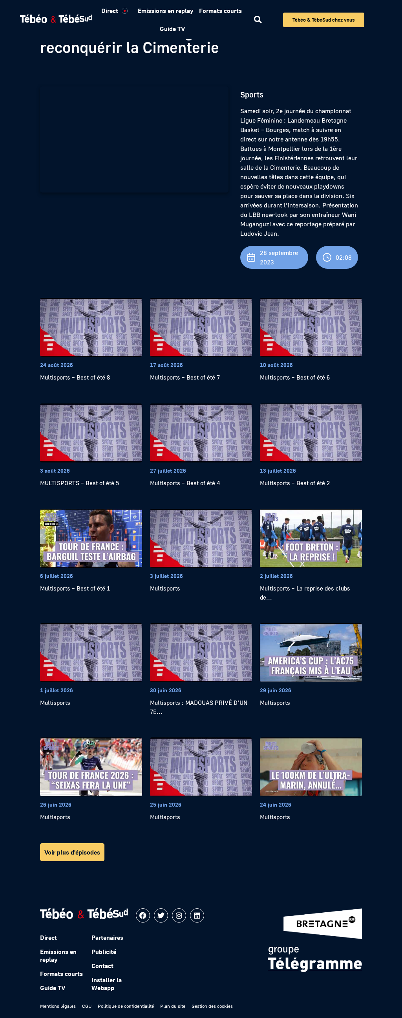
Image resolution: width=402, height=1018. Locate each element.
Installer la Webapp (106, 984)
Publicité (103, 952)
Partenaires (107, 937)
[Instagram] (179, 915)
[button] (258, 20)
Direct (109, 11)
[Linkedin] (197, 915)
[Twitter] (161, 915)
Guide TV (172, 29)
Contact (102, 966)
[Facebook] (143, 915)
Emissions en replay (165, 11)
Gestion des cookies (212, 1006)
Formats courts (220, 11)
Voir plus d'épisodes (72, 852)
